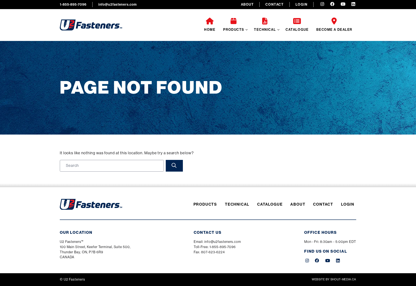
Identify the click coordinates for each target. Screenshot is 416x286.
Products (233, 30)
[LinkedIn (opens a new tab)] (353, 4)
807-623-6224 (213, 252)
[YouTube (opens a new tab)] (343, 4)
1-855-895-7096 (73, 4)
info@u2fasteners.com (117, 4)
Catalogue (297, 30)
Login (302, 4)
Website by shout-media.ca (334, 279)
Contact (274, 4)
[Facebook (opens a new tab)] (332, 4)
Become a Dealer (334, 30)
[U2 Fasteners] (91, 25)
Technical (265, 30)
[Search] (174, 166)
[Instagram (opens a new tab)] (322, 4)
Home (209, 30)
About (247, 4)
